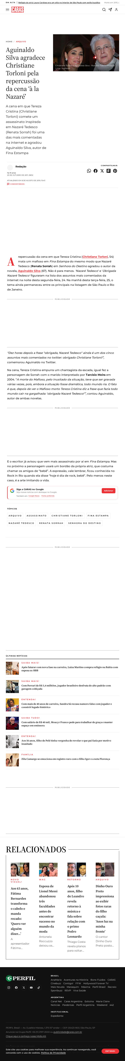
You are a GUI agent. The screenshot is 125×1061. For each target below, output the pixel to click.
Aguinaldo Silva (29, 270)
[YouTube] (31, 988)
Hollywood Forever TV (96, 983)
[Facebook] (16, 988)
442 (112, 1005)
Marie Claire (103, 1001)
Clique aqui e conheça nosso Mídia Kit (26, 1036)
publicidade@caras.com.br (68, 1032)
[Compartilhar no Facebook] (95, 171)
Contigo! (68, 983)
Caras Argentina (73, 1001)
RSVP (68, 990)
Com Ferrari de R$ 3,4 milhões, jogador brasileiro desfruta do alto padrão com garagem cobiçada (66, 687)
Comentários (17, 184)
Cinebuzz (56, 983)
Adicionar (108, 491)
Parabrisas (68, 1005)
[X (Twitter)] (24, 988)
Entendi (110, 1051)
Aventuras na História (76, 979)
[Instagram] (9, 988)
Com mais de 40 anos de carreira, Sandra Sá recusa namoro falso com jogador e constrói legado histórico (66, 705)
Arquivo (21, 42)
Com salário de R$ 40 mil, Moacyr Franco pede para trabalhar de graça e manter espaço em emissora (67, 724)
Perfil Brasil (98, 986)
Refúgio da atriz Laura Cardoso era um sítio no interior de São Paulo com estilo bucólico (59, 2)
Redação (20, 166)
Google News (33, 496)
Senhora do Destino (84, 523)
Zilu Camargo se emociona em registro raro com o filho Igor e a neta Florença (65, 759)
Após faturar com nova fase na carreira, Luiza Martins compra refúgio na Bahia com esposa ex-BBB (69, 669)
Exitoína (89, 1001)
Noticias (55, 1005)
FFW (78, 983)
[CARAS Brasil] (17, 9)
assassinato (37, 515)
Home (9, 42)
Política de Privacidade (53, 1052)
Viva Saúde (79, 990)
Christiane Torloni (67, 515)
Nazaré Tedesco (21, 523)
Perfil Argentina (85, 1005)
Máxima (85, 986)
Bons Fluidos (97, 979)
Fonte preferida (48, 496)
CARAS (112, 979)
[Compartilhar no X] (102, 171)
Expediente (57, 1015)
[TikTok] (39, 988)
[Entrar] (116, 9)
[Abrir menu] (8, 9)
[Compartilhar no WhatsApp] (89, 171)
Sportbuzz (56, 990)
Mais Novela (57, 986)
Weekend (102, 1005)
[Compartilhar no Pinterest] (115, 171)
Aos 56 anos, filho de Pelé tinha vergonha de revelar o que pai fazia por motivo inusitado (66, 742)
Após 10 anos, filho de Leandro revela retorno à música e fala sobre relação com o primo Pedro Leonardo (76, 911)
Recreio (112, 986)
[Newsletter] (110, 9)
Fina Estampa (98, 515)
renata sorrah (51, 523)
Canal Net (56, 1001)
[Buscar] (104, 9)
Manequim (73, 986)
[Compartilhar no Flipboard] (108, 171)
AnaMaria (56, 979)
